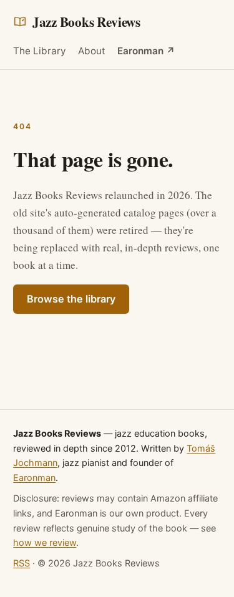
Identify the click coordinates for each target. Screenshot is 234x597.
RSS (21, 563)
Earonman (34, 477)
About (91, 51)
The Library (39, 51)
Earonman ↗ (146, 51)
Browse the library (71, 299)
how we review (44, 542)
